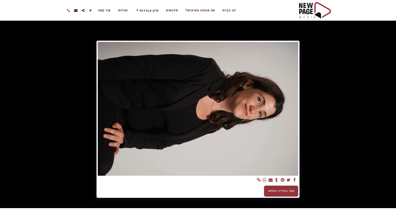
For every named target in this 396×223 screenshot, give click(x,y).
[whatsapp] (265, 180)
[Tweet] (288, 180)
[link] (259, 180)
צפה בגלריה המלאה (281, 190)
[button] (147, 10)
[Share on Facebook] (294, 180)
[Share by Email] (271, 180)
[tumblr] (277, 180)
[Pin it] (282, 180)
